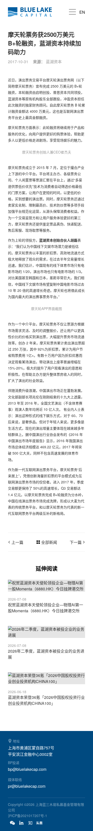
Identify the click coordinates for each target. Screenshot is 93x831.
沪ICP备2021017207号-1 (27, 815)
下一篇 (76, 542)
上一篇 (17, 542)
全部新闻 (49, 542)
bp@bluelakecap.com (27, 769)
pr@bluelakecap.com (26, 786)
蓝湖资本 (33, 12)
